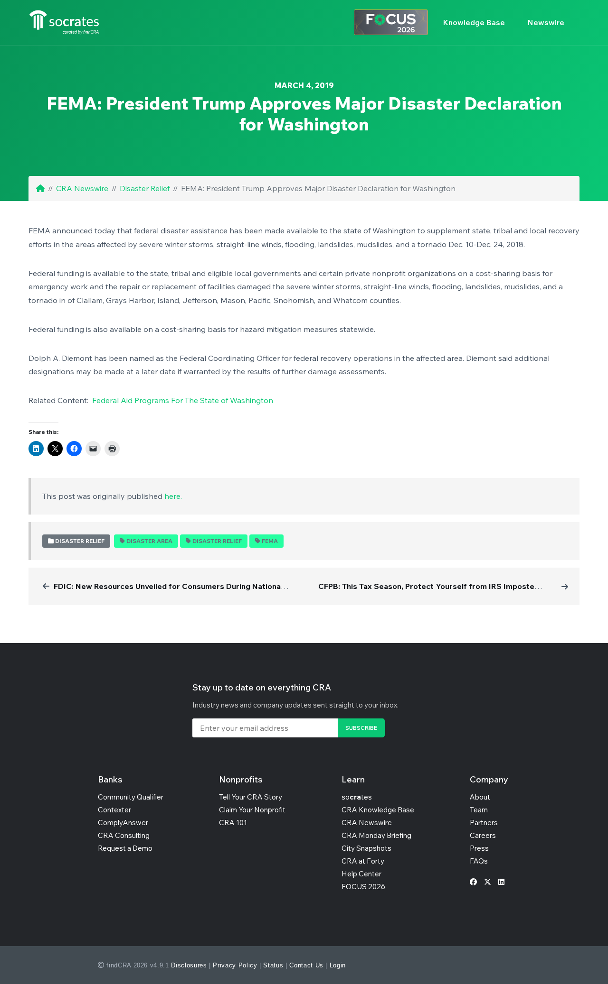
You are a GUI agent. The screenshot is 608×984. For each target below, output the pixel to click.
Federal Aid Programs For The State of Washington (182, 400)
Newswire (546, 22)
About (480, 796)
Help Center (361, 873)
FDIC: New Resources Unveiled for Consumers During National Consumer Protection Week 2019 (230, 586)
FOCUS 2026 (363, 886)
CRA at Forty (363, 860)
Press (479, 848)
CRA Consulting (124, 835)
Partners (484, 822)
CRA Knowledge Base (378, 809)
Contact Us (306, 965)
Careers (483, 835)
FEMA (270, 540)
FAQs (479, 860)
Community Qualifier (130, 796)
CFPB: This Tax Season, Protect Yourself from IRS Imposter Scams (441, 586)
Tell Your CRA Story (250, 796)
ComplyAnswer (123, 822)
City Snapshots (366, 848)
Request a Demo (125, 848)
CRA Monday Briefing (376, 835)
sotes (357, 796)
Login (338, 965)
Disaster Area (149, 540)
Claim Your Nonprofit (252, 809)
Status (273, 965)
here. (173, 496)
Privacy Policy (235, 965)
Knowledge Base (474, 22)
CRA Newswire (82, 188)
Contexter (114, 809)
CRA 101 (233, 822)
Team (479, 809)
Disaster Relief (145, 188)
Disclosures (189, 965)
